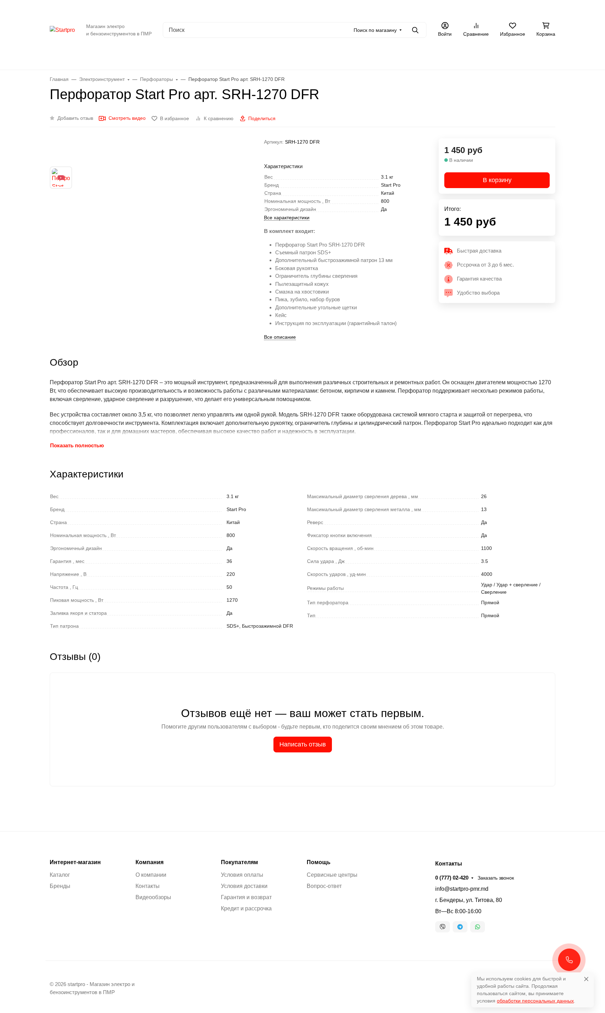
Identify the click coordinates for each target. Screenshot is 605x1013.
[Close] (586, 979)
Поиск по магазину (375, 30)
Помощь (319, 862)
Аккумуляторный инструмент (178, 56)
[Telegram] (460, 926)
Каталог (99, 9)
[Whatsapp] (477, 926)
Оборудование (250, 56)
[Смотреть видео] (61, 177)
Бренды (117, 56)
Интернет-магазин (75, 862)
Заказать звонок (537, 9)
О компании (66, 9)
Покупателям (239, 862)
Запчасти (425, 56)
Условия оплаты (242, 875)
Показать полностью (77, 445)
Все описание (280, 337)
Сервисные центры (332, 875)
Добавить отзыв (75, 118)
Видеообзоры (133, 9)
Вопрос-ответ (324, 886)
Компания (149, 862)
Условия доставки (244, 886)
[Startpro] (62, 30)
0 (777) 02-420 (493, 9)
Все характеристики (287, 217)
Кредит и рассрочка (246, 908)
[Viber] (442, 926)
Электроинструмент (371, 56)
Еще (246, 9)
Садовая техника (307, 56)
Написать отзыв (302, 744)
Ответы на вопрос (179, 9)
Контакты (220, 9)
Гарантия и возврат (246, 897)
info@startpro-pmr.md (461, 889)
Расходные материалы (483, 56)
